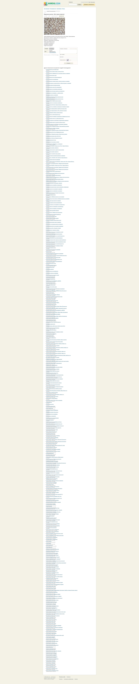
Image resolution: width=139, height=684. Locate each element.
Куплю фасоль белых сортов (51, 623)
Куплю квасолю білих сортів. (51, 586)
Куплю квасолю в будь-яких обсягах (52, 641)
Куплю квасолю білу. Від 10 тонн (51, 443)
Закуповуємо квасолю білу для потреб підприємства (55, 243)
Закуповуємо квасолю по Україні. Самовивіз (53, 502)
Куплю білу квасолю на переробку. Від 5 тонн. (53, 496)
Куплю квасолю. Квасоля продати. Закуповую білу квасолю (56, 439)
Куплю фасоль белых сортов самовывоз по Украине (54, 584)
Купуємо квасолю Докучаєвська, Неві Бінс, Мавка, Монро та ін (56, 390)
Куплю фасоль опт (49, 547)
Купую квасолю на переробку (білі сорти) (53, 519)
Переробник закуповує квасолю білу (52, 578)
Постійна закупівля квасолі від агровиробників (53, 87)
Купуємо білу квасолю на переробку (52, 273)
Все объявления (46, 8)
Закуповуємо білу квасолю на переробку (53, 523)
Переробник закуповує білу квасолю (52, 396)
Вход (89, 2)
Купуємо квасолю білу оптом (51, 263)
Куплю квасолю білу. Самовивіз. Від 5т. (52, 490)
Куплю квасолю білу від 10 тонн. (51, 431)
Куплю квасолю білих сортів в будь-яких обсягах (54, 574)
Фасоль (63, 8)
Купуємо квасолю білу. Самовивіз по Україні (53, 228)
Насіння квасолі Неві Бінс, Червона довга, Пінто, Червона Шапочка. (57, 165)
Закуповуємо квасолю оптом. (51, 247)
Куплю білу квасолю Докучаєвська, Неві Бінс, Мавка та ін (55, 351)
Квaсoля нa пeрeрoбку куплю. (51, 617)
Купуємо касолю (49, 251)
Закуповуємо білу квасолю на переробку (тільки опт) (55, 425)
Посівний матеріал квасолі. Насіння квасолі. (53, 171)
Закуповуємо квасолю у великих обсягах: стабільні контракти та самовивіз (58, 83)
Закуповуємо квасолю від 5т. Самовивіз (52, 472)
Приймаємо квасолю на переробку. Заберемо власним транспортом (57, 181)
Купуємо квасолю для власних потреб (52, 275)
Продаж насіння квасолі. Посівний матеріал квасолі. (54, 179)
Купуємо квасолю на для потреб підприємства (54, 77)
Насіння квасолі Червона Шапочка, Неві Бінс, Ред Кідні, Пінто (56, 108)
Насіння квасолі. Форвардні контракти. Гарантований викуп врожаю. (57, 130)
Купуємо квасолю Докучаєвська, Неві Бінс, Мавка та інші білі (56, 339)
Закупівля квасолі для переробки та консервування (54, 206)
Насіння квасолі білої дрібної (51, 298)
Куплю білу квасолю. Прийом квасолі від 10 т (53, 459)
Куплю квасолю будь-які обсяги (51, 631)
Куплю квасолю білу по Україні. (51, 619)
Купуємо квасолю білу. (50, 404)
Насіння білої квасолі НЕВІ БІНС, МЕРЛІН (53, 314)
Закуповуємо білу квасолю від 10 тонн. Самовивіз (54, 378)
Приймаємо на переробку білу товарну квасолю (54, 359)
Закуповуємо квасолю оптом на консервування (54, 202)
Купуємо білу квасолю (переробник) (52, 410)
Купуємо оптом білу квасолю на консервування (54, 261)
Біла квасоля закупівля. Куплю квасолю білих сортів (55, 635)
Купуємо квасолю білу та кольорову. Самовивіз (54, 183)
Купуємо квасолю (49, 506)
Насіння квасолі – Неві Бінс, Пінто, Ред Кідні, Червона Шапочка (56, 157)
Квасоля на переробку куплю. (51, 664)
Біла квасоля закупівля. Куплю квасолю (53, 615)
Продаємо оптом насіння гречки (51, 286)
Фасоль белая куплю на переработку (52, 658)
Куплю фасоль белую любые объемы (52, 566)
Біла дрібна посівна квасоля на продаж (52, 357)
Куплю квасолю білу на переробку (52, 414)
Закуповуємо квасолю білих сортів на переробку (54, 400)
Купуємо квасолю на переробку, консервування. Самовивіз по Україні (57, 106)
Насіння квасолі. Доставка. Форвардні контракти (54, 138)
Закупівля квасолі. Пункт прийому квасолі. (53, 609)
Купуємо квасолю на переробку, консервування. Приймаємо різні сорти (58, 116)
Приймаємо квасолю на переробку (52, 478)
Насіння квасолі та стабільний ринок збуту (53, 114)
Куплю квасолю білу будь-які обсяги (52, 564)
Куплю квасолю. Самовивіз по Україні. (52, 492)
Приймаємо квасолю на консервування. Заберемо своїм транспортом (57, 177)
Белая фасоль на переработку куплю (52, 572)
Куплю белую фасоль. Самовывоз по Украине (53, 596)
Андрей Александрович (51, 11)
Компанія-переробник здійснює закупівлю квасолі (54, 112)
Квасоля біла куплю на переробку (51, 656)
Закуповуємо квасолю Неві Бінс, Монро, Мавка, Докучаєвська (56, 306)
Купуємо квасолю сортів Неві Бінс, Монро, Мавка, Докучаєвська (57, 312)
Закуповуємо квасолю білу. (50, 433)
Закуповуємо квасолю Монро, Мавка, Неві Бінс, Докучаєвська (56, 316)
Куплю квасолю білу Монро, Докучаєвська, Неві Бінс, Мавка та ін (57, 347)
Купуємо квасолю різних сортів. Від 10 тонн (53, 136)
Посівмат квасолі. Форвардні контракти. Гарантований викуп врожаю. (57, 126)
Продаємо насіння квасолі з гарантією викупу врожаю (55, 149)
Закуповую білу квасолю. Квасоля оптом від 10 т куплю (55, 445)
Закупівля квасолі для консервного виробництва (54, 89)
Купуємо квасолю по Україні (50, 504)
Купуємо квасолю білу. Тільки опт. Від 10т (53, 451)
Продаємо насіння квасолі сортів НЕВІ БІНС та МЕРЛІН (55, 310)
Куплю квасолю (48, 541)
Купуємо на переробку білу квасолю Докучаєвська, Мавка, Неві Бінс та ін (58, 355)
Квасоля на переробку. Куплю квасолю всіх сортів (54, 533)
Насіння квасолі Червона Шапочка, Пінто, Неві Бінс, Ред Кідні (56, 110)
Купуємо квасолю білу (50, 335)
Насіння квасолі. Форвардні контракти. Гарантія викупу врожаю (56, 134)
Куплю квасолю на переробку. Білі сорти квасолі (54, 598)
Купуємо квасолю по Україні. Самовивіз (52, 128)
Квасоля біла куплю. (49, 647)
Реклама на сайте (62, 676)
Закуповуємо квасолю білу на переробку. (53, 435)
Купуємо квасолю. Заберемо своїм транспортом (54, 212)
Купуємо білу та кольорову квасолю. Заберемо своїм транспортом (57, 163)
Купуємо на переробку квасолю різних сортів (53, 220)
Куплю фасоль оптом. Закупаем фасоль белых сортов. (55, 613)
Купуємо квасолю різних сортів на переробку (53, 222)
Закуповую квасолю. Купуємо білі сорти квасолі (54, 488)
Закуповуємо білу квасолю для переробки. (53, 249)
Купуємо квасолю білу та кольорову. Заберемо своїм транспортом (57, 167)
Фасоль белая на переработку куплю (52, 670)
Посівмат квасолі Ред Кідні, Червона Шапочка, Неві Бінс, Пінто (56, 104)
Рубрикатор (71, 2)
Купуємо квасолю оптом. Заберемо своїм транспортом (55, 173)
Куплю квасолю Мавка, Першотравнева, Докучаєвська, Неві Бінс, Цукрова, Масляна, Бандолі (61, 590)
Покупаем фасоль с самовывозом (51, 539)
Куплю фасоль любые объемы (51, 633)
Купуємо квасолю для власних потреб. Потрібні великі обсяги (56, 255)
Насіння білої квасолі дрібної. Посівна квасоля (54, 363)
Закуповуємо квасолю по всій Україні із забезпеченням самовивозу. (57, 120)
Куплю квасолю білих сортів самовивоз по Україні (54, 582)
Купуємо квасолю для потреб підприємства (53, 214)
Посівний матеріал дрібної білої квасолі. (52, 380)
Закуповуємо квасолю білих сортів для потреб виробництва (56, 239)
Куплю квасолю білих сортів (51, 320)
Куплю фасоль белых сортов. (51, 588)
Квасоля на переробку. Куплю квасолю (52, 486)
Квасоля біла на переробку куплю (51, 668)
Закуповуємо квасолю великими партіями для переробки (55, 155)
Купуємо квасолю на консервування (52, 79)
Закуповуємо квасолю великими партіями (53, 85)
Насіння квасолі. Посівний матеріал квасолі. (53, 175)
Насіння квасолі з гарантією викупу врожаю (53, 153)
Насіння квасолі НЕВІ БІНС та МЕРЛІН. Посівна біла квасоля (56, 290)
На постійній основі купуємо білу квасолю (53, 384)
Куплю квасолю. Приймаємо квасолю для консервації (55, 196)
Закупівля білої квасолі (50, 292)
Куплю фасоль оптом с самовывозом (52, 531)
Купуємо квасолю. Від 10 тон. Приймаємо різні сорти (55, 132)
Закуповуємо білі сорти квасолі (51, 527)
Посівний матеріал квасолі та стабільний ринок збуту (55, 118)
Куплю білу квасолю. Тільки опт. (51, 447)
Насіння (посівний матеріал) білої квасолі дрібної (54, 367)
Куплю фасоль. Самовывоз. (50, 662)
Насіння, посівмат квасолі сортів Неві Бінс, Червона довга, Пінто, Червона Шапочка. (60, 161)
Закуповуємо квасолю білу (50, 277)
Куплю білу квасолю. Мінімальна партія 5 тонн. (54, 498)
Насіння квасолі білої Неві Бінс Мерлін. (52, 302)
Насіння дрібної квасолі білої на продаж (52, 345)
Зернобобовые (59, 8)
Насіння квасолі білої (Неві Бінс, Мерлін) (53, 294)
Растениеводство (53, 8)
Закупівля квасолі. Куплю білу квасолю (52, 580)
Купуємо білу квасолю (50, 269)
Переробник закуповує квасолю (51, 517)
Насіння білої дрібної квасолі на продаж (52, 349)
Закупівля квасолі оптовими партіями (52, 218)
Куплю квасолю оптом (50, 484)
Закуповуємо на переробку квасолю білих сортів (54, 296)
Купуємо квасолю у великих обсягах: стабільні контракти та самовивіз (58, 81)
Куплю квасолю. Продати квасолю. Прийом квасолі (54, 457)
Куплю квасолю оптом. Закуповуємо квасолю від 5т (54, 474)
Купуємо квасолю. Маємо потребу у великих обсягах (55, 71)
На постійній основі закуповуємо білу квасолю (53, 382)
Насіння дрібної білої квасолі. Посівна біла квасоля (54, 386)
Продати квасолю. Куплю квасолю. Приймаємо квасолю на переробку (57, 198)
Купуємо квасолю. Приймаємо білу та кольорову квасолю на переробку (58, 73)
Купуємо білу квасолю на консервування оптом (54, 259)
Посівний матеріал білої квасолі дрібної (52, 369)
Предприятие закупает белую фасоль (52, 551)
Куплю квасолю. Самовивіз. (50, 660)
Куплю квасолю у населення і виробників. (53, 568)
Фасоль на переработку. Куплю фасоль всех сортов (54, 535)
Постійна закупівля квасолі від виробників (53, 159)
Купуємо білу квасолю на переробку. (52, 437)
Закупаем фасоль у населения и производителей (54, 629)
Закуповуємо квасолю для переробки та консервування (55, 204)
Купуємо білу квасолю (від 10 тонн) (52, 300)
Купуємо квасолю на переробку (51, 482)
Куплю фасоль (48, 543)
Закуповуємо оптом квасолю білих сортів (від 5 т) (54, 494)
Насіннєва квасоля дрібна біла (51, 333)
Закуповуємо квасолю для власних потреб (53, 257)
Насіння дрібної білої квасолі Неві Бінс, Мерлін (54, 388)
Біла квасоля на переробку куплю (51, 570)
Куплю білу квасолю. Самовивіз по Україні (53, 594)
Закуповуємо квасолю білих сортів (52, 429)
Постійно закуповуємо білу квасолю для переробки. (54, 253)
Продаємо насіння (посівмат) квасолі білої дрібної (54, 341)
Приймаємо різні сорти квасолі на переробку (53, 200)
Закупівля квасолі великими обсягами (52, 210)
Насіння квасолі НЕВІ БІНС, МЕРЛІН (52, 318)
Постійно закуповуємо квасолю (51, 265)
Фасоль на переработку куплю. (51, 666)
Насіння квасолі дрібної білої (51, 337)
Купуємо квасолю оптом (50, 267)
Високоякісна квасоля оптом (51, 194)
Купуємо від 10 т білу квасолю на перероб (53, 449)
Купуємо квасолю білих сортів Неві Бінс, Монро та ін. (55, 394)
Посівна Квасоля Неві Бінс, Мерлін (52, 392)
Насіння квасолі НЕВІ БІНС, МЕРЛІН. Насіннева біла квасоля (56, 308)
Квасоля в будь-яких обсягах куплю (52, 639)
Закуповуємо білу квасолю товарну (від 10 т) (53, 427)
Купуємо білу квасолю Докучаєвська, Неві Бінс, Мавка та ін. (56, 343)
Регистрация (93, 2)
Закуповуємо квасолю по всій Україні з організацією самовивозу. (57, 124)
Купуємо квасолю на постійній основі (52, 69)
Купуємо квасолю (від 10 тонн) (51, 304)
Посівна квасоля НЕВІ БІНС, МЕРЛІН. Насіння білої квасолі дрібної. (57, 361)
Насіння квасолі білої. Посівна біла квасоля (53, 322)
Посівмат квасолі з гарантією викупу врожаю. (53, 100)
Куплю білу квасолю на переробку (52, 592)
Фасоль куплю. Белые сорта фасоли (52, 645)
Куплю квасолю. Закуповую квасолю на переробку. (54, 480)
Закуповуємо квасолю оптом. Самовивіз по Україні (54, 245)
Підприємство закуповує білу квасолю (52, 549)
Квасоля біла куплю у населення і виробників (53, 625)
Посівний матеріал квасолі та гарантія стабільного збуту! (55, 122)
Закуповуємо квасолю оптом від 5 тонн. (52, 508)
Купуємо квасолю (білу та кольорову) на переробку (54, 226)
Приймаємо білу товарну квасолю (51, 365)
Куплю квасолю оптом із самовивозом (52, 529)
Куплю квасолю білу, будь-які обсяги (52, 600)
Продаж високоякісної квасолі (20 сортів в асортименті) (55, 288)
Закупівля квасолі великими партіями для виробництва (55, 91)
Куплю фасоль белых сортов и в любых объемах (54, 576)
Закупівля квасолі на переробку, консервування (54, 208)
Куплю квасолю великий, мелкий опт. (52, 151)
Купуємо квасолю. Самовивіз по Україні (52, 230)
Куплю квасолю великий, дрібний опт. (52, 147)
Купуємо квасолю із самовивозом (51, 537)
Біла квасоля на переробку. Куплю (52, 521)
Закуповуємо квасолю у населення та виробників (54, 627)
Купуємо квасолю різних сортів (51, 75)
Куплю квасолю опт (49, 545)
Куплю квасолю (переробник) (51, 416)
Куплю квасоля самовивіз (50, 637)
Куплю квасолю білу (49, 408)
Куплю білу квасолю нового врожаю (52, 553)
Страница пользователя (52, 52)
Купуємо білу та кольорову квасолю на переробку (54, 224)
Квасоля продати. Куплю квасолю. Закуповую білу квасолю (56, 441)
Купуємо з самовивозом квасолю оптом (52, 476)
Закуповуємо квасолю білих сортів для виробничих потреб (56, 241)
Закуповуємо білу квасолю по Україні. (52, 500)
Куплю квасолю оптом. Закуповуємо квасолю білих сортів (55, 611)
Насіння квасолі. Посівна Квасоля (51, 398)
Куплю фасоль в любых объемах (51, 643)
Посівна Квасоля (49, 402)
